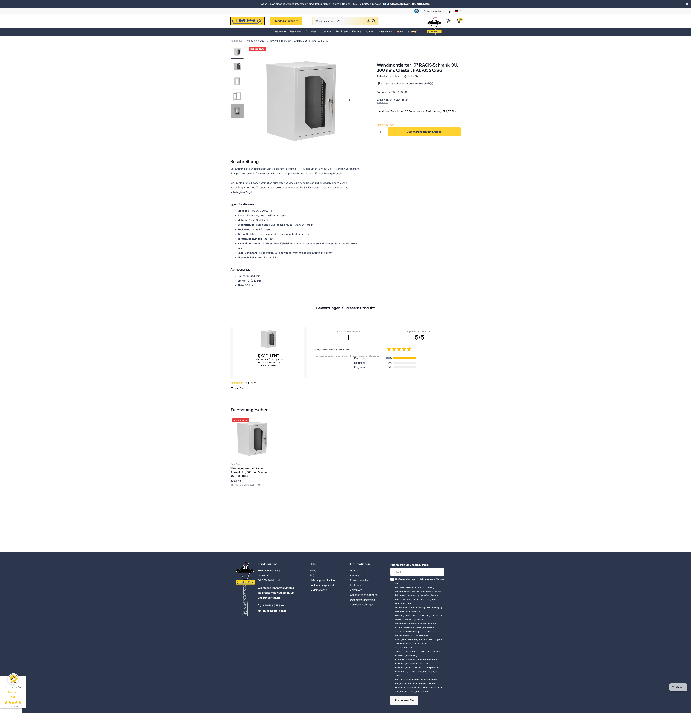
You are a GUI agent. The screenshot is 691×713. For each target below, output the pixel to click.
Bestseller (295, 31)
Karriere (356, 31)
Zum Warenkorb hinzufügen (424, 131)
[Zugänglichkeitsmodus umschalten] (449, 11)
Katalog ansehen (285, 21)
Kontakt (369, 31)
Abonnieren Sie (404, 700)
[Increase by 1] (385, 129)
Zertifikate (342, 31)
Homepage (236, 40)
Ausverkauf (385, 31)
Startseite (280, 31)
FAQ (312, 575)
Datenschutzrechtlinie (363, 599)
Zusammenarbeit (433, 11)
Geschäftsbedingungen (364, 594)
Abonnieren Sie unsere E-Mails (409, 564)
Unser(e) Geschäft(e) (420, 83)
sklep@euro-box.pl (275, 610)
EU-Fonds (355, 585)
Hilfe (313, 564)
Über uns (326, 31)
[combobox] (345, 21)
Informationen (360, 564)
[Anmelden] (449, 21)
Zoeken (374, 21)
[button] (368, 21)
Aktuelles (311, 31)
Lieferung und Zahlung (323, 580)
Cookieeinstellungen (362, 604)
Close (687, 4)
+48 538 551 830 (273, 605)
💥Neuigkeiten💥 (406, 31)
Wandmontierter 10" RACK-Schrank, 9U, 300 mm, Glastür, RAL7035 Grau (249, 472)
